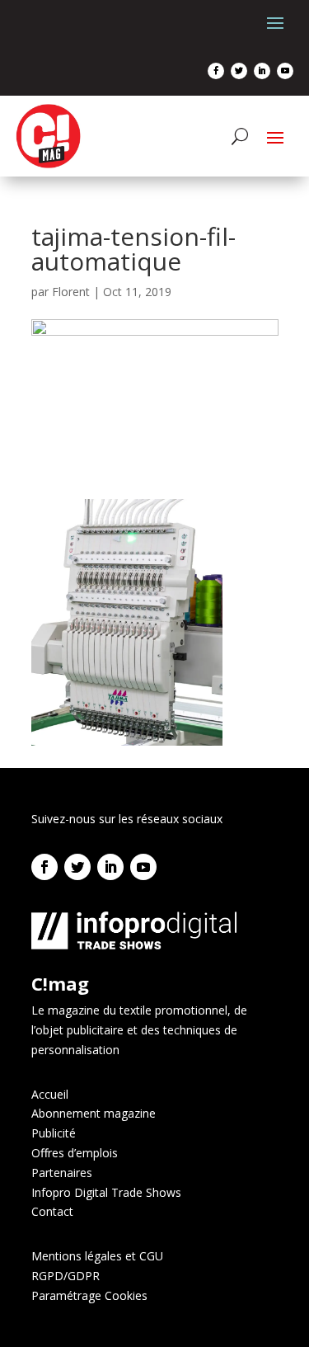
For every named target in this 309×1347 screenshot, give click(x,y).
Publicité (53, 1133)
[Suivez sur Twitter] (239, 71)
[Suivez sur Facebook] (216, 71)
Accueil (49, 1094)
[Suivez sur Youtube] (285, 71)
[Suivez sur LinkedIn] (262, 71)
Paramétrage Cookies (89, 1295)
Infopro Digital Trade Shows (106, 1192)
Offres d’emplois (74, 1153)
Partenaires (61, 1172)
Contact (52, 1211)
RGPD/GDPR (65, 1275)
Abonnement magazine (93, 1113)
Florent (71, 291)
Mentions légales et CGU (97, 1256)
